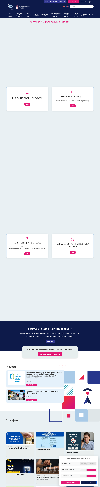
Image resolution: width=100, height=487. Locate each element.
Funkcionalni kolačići (67, 469)
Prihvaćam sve (89, 482)
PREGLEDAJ (50, 341)
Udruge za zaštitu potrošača (67, 15)
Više (27, 104)
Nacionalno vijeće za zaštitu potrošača (56, 15)
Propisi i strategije (36, 14)
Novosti (91, 15)
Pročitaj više (31, 385)
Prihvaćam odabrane (71, 482)
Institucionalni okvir (44, 14)
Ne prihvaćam (91, 469)
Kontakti (83, 2)
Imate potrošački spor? (28, 15)
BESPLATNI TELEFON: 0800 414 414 (50, 354)
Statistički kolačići (66, 475)
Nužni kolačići (65, 463)
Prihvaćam (83, 469)
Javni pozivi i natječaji (10, 15)
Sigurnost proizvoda (84, 14)
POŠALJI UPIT (74, 2)
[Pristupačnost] (89, 1)
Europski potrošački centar (76, 15)
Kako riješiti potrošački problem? (19, 15)
